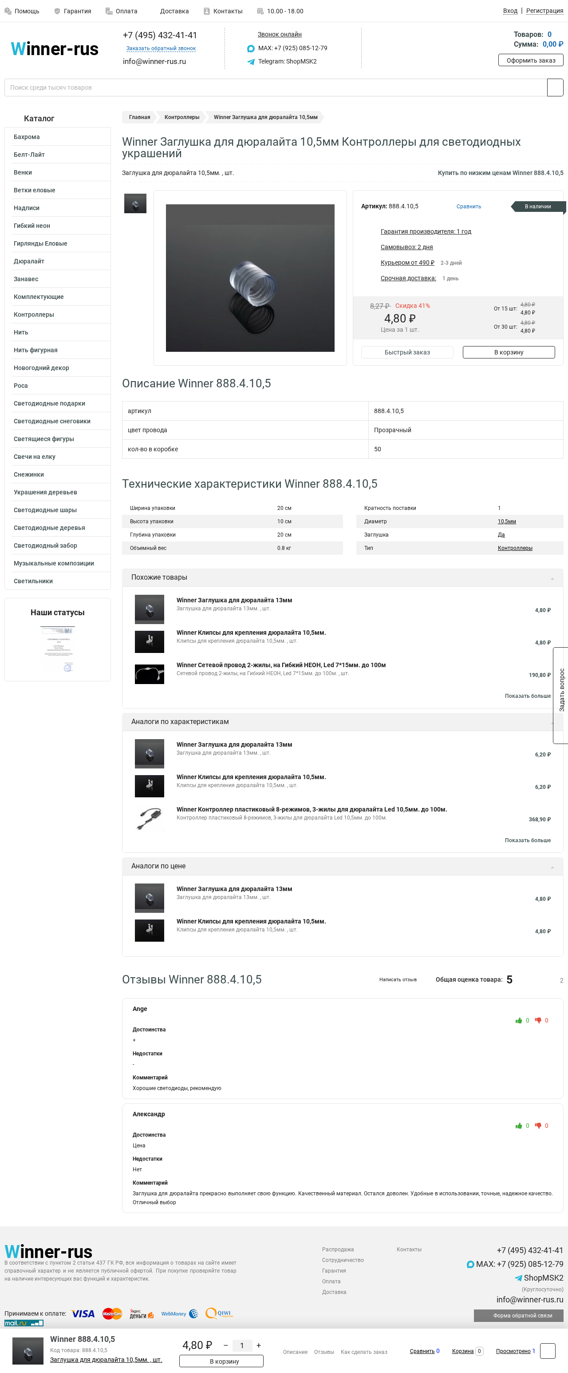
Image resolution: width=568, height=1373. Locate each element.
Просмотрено (513, 1351)
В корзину (509, 352)
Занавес (26, 279)
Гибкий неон (32, 225)
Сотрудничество (343, 1260)
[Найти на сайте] (555, 87)
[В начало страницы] (548, 1351)
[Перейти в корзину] (504, 40)
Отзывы (324, 1352)
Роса (21, 385)
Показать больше (528, 696)
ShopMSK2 (543, 1277)
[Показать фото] (135, 203)
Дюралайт (29, 261)
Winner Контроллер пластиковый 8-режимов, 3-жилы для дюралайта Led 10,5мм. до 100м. (312, 809)
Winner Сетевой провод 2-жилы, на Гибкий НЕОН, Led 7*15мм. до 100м (281, 665)
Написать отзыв (398, 980)
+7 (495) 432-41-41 (159, 35)
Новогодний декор (41, 367)
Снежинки (29, 474)
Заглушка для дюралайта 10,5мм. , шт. (106, 1360)
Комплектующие (39, 296)
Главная (139, 117)
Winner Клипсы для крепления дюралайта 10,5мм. (251, 632)
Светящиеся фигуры (44, 438)
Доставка (174, 11)
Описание (295, 1352)
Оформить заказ (531, 60)
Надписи (26, 207)
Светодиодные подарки (49, 403)
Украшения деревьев (45, 492)
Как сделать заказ (364, 1352)
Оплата (127, 11)
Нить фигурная (36, 350)
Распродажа (338, 1249)
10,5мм (507, 521)
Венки (23, 172)
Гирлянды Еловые (40, 243)
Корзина (463, 1351)
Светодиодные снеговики (52, 421)
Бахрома (27, 136)
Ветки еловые (34, 190)
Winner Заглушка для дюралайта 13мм (234, 600)
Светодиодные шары (45, 509)
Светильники (33, 581)
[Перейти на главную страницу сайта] (54, 48)
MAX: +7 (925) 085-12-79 (292, 48)
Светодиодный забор (45, 545)
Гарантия (77, 11)
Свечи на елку (34, 456)
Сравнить (422, 1351)
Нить (21, 332)
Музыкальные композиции (54, 563)
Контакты (228, 11)
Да (501, 535)
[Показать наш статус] (57, 649)
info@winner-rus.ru (529, 1299)
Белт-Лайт (29, 154)
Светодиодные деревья (49, 527)
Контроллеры (34, 314)
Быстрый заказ (407, 352)
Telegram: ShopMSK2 (287, 61)
